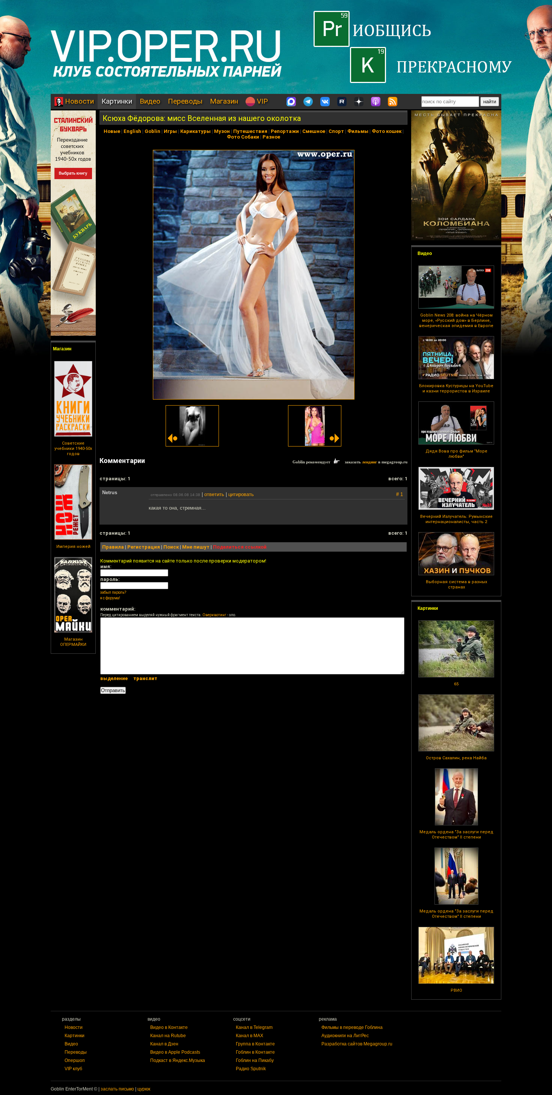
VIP (261, 101)
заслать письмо (117, 1089)
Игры (170, 131)
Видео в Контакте (169, 1027)
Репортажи (285, 131)
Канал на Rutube (168, 1035)
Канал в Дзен (164, 1044)
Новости (78, 101)
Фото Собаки (243, 137)
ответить (214, 494)
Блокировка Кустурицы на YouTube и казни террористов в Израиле (456, 388)
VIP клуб (73, 1068)
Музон (222, 131)
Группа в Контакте (255, 1044)
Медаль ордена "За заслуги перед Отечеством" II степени (456, 835)
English (132, 131)
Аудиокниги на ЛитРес (345, 1035)
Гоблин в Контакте (255, 1052)
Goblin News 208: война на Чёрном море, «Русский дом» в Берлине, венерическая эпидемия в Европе (456, 320)
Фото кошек (386, 131)
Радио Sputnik (251, 1068)
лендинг (369, 462)
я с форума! (110, 598)
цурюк (143, 1089)
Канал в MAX (249, 1035)
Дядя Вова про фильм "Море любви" (456, 454)
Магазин (224, 101)
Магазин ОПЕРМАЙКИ (73, 642)
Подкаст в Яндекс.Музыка (177, 1060)
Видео (150, 101)
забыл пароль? (113, 592)
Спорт (336, 131)
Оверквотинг (214, 615)
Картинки (116, 101)
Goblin (152, 131)
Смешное (313, 131)
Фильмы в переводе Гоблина (352, 1027)
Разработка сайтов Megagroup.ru (356, 1044)
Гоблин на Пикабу (255, 1060)
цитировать (241, 494)
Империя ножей (73, 546)
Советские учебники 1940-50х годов (73, 448)
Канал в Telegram (254, 1027)
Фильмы (357, 131)
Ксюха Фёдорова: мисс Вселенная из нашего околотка (202, 118)
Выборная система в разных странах (456, 584)
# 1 (399, 494)
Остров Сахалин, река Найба (456, 758)
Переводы (185, 101)
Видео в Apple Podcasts (175, 1052)
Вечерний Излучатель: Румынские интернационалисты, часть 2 (456, 519)
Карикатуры (195, 131)
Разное (271, 137)
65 (456, 684)
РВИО (456, 990)
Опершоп (75, 1060)
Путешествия (250, 131)
